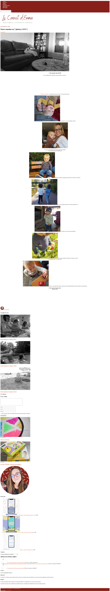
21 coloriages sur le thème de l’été (42, 563)
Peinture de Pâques (4, 439)
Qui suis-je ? (5, 2)
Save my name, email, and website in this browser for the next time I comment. (16, 413)
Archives (2, 572)
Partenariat (5, 4)
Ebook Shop (5, 6)
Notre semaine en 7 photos (5, 26)
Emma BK (7, 309)
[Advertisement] (34, 85)
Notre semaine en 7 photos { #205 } (8, 365)
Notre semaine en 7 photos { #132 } (8, 391)
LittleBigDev (8, 590)
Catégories (2, 554)
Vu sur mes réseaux (6, 5)
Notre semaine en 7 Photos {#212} (8, 339)
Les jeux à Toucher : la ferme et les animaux (10, 464)
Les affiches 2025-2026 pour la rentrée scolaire (15, 568)
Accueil (4, 1)
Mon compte (5, 7)
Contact (4, 3)
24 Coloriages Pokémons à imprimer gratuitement (16, 562)
